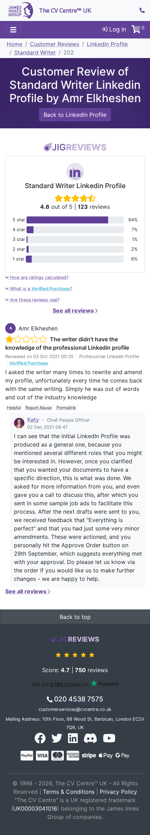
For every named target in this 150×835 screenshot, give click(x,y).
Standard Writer (35, 52)
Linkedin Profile (107, 44)
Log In (116, 29)
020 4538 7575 (77, 699)
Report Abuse (38, 407)
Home (14, 44)
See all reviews (74, 310)
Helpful (14, 407)
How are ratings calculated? (38, 277)
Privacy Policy (118, 791)
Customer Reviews (54, 44)
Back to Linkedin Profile (75, 114)
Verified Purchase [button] (28, 363)
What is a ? (40, 288)
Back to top (75, 616)
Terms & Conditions (69, 791)
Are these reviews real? (34, 299)
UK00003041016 (35, 808)
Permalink (66, 407)
